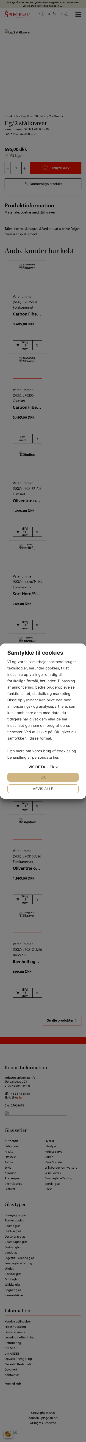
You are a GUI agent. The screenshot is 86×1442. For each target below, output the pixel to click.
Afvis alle (43, 788)
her (55, 757)
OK (43, 777)
